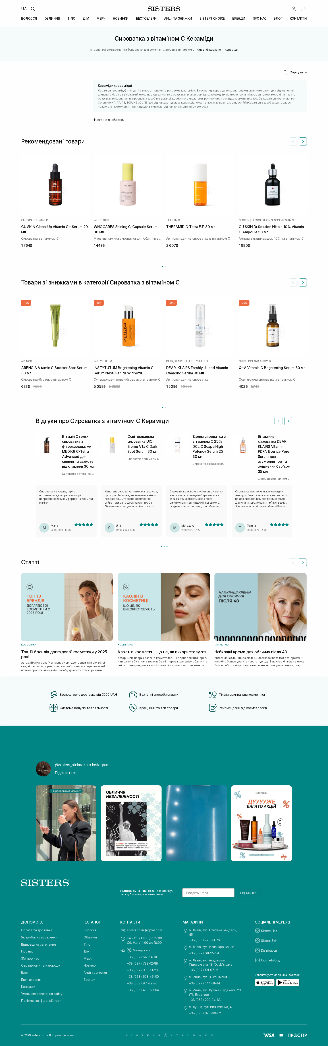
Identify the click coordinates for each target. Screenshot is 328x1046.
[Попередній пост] (43, 823)
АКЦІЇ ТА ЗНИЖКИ (178, 18)
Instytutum (103, 361)
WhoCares (101, 220)
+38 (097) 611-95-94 (204, 953)
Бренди (89, 980)
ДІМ (86, 18)
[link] (304, 9)
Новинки (90, 965)
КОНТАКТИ (298, 18)
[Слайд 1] (161, 546)
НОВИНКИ (121, 18)
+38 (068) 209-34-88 (205, 1000)
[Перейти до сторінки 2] (165, 266)
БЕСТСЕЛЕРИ (146, 18)
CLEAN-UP (41, 220)
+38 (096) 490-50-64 (143, 990)
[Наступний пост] (284, 823)
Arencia (26, 361)
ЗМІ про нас (30, 958)
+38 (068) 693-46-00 (143, 976)
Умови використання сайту (41, 994)
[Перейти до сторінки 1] (162, 266)
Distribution (269, 950)
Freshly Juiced (197, 361)
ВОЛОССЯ (29, 18)
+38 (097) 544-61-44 (204, 983)
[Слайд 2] (164, 546)
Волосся (90, 930)
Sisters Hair (269, 931)
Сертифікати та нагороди (40, 965)
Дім (86, 951)
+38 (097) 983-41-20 (142, 970)
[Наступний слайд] (303, 141)
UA (24, 8)
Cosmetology (270, 960)
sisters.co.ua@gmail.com (144, 930)
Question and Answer (255, 361)
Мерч (88, 958)
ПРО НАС (259, 18)
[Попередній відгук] (278, 421)
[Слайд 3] (167, 546)
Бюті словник (31, 980)
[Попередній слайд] (293, 141)
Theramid (173, 220)
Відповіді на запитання (38, 944)
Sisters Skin (269, 940)
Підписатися (65, 772)
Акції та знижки (95, 972)
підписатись (250, 892)
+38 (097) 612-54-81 (142, 957)
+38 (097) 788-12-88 (142, 963)
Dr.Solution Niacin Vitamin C (273, 220)
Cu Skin (26, 220)
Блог (24, 972)
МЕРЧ (101, 18)
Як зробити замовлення (39, 937)
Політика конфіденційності (41, 1000)
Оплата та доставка (36, 930)
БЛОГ (278, 18)
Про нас (27, 951)
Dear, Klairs (174, 361)
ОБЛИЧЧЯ (52, 18)
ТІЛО (71, 18)
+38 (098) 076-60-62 (205, 1013)
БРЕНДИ (238, 18)
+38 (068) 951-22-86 (142, 983)
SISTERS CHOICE (212, 18)
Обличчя (90, 937)
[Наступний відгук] (288, 421)
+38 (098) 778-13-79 (204, 940)
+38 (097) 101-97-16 (203, 970)
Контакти (28, 986)
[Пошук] (33, 9)
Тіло (87, 944)
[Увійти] (294, 9)
